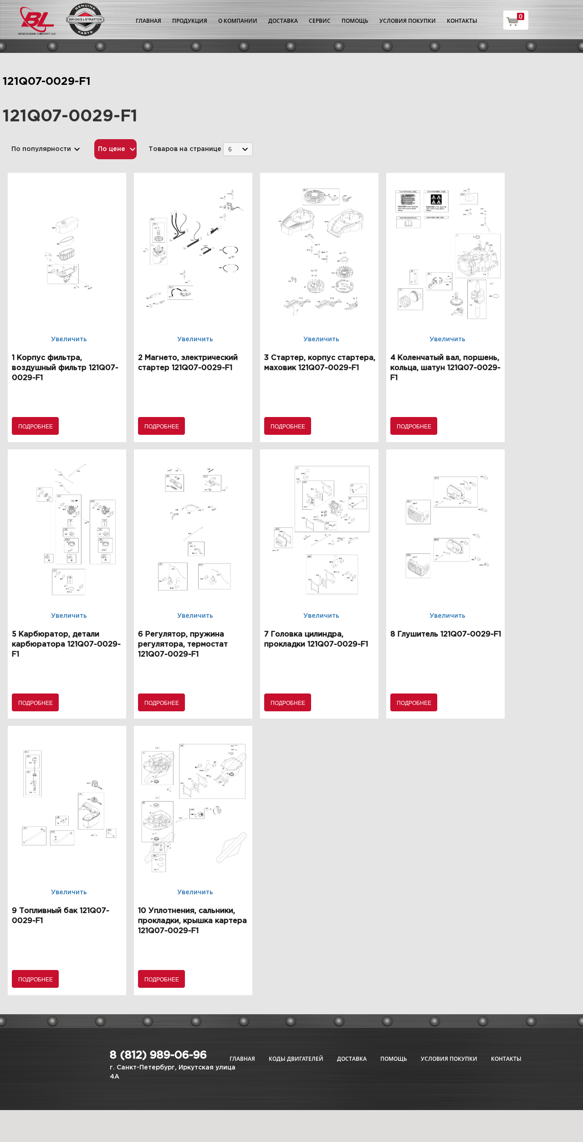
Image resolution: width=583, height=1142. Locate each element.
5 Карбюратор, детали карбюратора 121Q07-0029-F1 (66, 644)
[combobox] (238, 149)
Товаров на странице (184, 149)
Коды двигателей (296, 1059)
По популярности (41, 149)
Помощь (355, 21)
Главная (148, 21)
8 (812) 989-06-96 (158, 1055)
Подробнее (35, 426)
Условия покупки (407, 21)
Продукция (189, 21)
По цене (111, 149)
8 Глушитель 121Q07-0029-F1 (445, 634)
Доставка (283, 21)
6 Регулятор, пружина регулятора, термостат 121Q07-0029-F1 (183, 644)
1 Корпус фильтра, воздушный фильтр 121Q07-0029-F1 (65, 368)
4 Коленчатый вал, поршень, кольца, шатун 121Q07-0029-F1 (445, 368)
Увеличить (69, 339)
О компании (237, 21)
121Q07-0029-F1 (47, 82)
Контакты (462, 21)
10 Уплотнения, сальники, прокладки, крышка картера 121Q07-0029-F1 (192, 920)
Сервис (320, 21)
